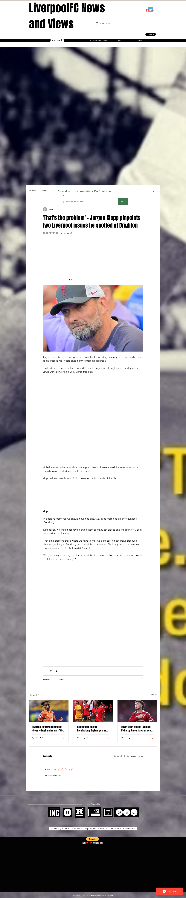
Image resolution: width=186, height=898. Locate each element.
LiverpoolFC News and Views (67, 16)
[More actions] (141, 209)
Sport (44, 190)
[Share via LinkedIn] (57, 671)
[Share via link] (64, 671)
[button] (153, 191)
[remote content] (93, 260)
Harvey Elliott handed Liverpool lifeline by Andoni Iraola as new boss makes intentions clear (136, 728)
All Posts (32, 190)
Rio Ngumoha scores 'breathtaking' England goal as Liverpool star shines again (91, 728)
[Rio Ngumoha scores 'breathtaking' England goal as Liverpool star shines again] (93, 711)
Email (60, 196)
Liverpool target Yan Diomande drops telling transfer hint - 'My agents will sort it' (47, 728)
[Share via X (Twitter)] (50, 671)
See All (154, 694)
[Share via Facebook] (44, 671)
